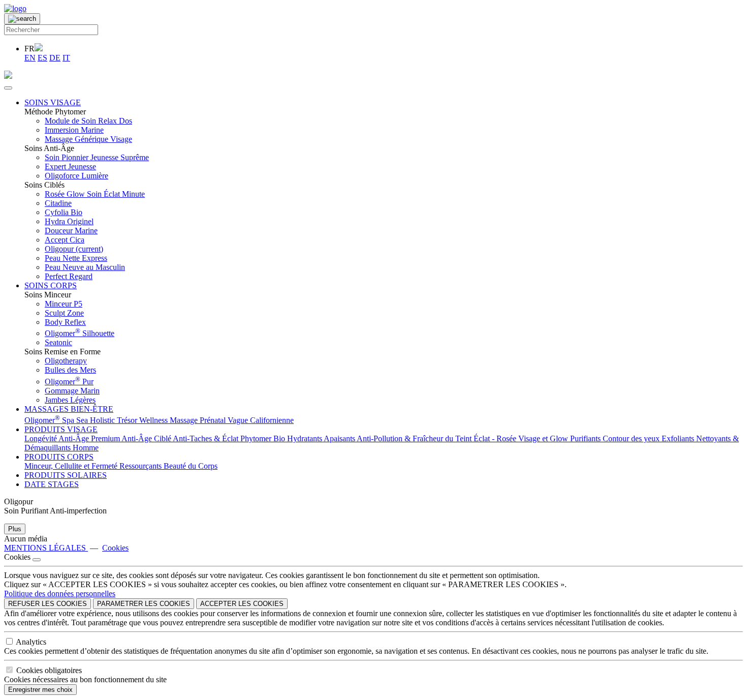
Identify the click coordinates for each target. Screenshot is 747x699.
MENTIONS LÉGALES (46, 547)
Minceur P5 (63, 303)
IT (66, 57)
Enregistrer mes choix (40, 689)
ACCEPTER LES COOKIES (242, 603)
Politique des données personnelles (59, 593)
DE (54, 57)
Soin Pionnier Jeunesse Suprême (97, 157)
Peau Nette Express (76, 258)
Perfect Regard (68, 276)
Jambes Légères (70, 400)
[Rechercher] (22, 18)
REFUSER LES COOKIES (47, 603)
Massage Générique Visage (88, 139)
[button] (52, 102)
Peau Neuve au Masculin (85, 267)
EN (30, 57)
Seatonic (58, 342)
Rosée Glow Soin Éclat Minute (95, 194)
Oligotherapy (66, 360)
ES (42, 57)
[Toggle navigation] (8, 87)
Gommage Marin (72, 390)
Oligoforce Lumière (76, 175)
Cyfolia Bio (63, 212)
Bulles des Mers (70, 370)
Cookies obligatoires (49, 670)
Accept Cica (64, 239)
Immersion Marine (74, 130)
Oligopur (74, 249)
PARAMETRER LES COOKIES (143, 603)
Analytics (31, 641)
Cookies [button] (115, 547)
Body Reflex (65, 322)
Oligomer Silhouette (79, 333)
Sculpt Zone (64, 313)
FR (29, 48)
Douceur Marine (71, 230)
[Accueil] (15, 8)
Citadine (58, 203)
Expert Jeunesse (70, 166)
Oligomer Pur (69, 381)
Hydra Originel (69, 221)
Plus (14, 529)
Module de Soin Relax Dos (88, 120)
